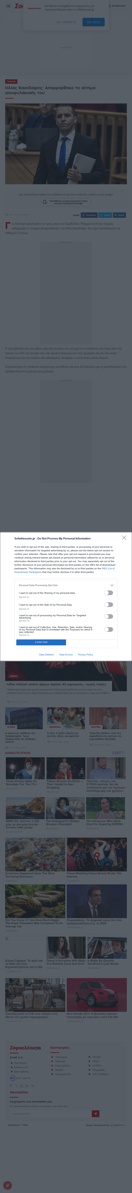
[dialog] (66, 596)
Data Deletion (46, 654)
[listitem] (66, 585)
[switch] (108, 593)
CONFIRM (41, 642)
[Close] (125, 539)
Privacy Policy (85, 654)
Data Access (66, 654)
